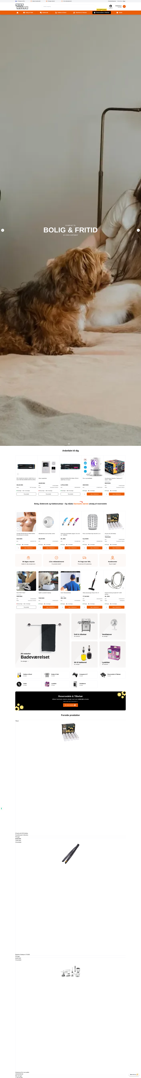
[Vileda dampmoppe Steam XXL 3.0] (92, 581)
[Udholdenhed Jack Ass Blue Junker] (48, 522)
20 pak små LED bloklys (110, 533)
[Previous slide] (2, 230)
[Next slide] (138, 230)
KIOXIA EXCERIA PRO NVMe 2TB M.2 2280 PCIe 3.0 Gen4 (70, 479)
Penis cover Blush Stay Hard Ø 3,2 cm (91, 533)
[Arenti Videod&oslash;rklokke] (70, 581)
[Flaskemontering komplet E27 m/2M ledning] (114, 581)
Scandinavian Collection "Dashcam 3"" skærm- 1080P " (114, 479)
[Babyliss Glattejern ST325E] (70, 898)
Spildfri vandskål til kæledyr (45, 592)
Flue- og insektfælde (87, 478)
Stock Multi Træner (21, 592)
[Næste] (123, 474)
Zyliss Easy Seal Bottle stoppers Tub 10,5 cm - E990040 (70, 534)
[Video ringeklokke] (48, 466)
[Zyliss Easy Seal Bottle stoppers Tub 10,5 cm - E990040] (70, 522)
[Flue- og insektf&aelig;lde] (92, 466)
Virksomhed (119, 1)
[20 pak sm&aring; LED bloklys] (114, 522)
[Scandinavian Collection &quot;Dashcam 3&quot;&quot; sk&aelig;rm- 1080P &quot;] (114, 466)
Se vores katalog (69, 705)
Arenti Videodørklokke (66, 592)
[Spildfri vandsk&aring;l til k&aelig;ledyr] (48, 581)
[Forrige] (17, 474)
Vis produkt (18, 842)
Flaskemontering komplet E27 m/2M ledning (113, 593)
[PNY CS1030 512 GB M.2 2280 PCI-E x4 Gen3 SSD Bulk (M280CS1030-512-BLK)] (26, 466)
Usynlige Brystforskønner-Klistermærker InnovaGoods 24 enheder (26, 534)
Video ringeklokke (43, 478)
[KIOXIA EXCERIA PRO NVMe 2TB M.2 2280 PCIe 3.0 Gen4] (70, 466)
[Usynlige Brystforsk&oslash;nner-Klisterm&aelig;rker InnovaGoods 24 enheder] (26, 522)
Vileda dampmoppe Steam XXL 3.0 (91, 592)
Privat (124, 1)
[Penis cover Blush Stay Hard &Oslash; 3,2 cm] (92, 522)
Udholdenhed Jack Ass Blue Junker (47, 533)
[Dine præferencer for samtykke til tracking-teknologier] (1, 808)
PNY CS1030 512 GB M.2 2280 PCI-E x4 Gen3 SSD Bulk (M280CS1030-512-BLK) (26, 479)
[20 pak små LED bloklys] (70, 777)
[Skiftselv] (21, 6)
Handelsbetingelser (112, 1)
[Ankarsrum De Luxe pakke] (70, 1016)
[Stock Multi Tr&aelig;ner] (26, 581)
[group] (23, 1)
